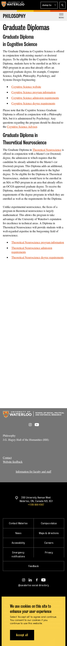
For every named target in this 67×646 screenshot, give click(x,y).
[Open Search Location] (62, 5)
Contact (7, 457)
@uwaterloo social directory (33, 585)
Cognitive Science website (26, 86)
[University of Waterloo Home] (12, 5)
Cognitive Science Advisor (22, 126)
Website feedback (13, 462)
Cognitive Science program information (33, 92)
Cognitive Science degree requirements (33, 103)
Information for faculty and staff (33, 471)
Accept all (22, 635)
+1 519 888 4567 (36, 504)
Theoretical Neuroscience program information (37, 242)
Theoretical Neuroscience (47, 150)
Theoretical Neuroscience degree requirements (37, 257)
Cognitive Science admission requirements (35, 98)
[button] (49, 5)
